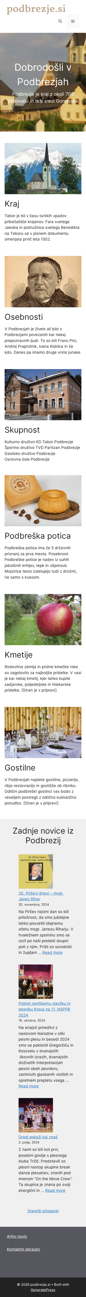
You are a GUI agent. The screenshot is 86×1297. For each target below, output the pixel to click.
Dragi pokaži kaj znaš (38, 1137)
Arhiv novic (17, 1236)
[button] (60, 21)
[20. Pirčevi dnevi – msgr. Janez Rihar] (36, 872)
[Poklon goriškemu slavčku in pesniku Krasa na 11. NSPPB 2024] (36, 982)
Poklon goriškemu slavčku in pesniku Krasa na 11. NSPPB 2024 (44, 1009)
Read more (52, 952)
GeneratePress (43, 1290)
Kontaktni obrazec (23, 1249)
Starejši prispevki (43, 1211)
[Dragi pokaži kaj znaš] (36, 1116)
